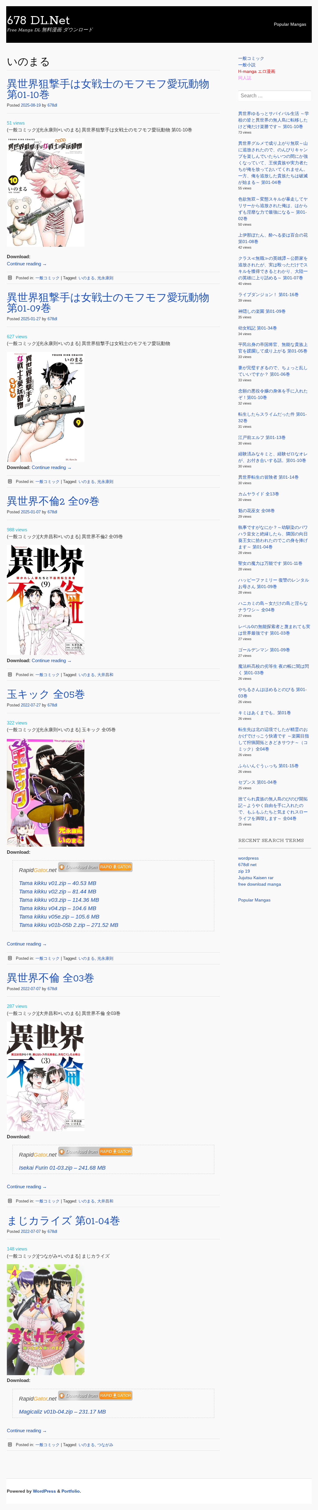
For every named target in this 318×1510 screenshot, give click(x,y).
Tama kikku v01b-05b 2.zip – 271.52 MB (68, 925)
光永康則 (105, 278)
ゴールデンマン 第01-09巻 (264, 649)
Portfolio (70, 1491)
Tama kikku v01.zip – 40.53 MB (57, 883)
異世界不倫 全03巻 (50, 979)
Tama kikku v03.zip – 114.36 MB (59, 900)
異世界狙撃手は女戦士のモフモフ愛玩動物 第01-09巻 (108, 303)
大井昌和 (105, 674)
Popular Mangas (290, 24)
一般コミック (47, 278)
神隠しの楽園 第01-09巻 (262, 311)
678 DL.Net (38, 21)
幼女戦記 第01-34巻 (257, 327)
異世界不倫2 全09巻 (53, 502)
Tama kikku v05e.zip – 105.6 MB (59, 917)
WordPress (44, 1491)
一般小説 (247, 64)
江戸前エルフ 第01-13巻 (262, 437)
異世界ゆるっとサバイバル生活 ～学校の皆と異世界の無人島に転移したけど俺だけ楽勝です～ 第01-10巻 (273, 120)
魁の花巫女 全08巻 (256, 510)
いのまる (87, 278)
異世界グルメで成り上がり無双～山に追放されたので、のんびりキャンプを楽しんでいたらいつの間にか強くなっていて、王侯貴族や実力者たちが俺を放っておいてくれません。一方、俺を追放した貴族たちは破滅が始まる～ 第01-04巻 (273, 163)
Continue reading (27, 263)
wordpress (248, 858)
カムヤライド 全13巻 (258, 493)
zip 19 (244, 871)
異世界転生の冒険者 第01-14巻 (268, 477)
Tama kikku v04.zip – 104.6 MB (57, 908)
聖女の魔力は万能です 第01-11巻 (270, 563)
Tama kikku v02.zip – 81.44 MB (57, 891)
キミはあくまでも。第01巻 (264, 712)
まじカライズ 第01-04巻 (63, 1222)
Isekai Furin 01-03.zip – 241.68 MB (62, 1168)
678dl (52, 105)
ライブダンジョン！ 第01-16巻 (268, 294)
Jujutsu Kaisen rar (256, 877)
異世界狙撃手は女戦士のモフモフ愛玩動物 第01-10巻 (108, 90)
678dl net (247, 864)
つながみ (105, 1444)
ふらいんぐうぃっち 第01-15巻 (268, 765)
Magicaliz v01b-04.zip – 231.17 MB (62, 1412)
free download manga (259, 884)
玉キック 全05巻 (46, 695)
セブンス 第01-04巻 (257, 782)
